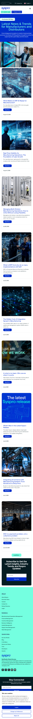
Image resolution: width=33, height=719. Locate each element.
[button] (30, 8)
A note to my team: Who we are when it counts (14, 374)
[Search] (11, 3)
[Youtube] (15, 670)
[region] (16, 705)
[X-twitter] (9, 670)
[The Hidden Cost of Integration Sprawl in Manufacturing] (16, 301)
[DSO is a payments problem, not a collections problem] (16, 516)
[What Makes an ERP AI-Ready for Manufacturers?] (16, 83)
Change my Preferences (16, 711)
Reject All (16, 715)
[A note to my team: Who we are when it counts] (16, 355)
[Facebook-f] (3, 670)
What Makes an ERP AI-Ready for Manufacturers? (15, 102)
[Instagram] (6, 670)
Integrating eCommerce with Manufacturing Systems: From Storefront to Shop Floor (14, 481)
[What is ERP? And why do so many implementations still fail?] (16, 247)
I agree (16, 707)
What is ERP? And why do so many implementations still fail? (15, 266)
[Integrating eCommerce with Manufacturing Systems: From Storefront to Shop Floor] (16, 462)
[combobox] (6, 3)
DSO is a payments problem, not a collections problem (15, 535)
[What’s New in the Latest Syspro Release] (16, 408)
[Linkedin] (12, 670)
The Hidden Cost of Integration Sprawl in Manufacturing (14, 320)
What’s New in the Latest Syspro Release (14, 426)
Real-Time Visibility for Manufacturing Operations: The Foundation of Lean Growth (14, 155)
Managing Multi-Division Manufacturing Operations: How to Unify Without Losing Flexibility (15, 211)
